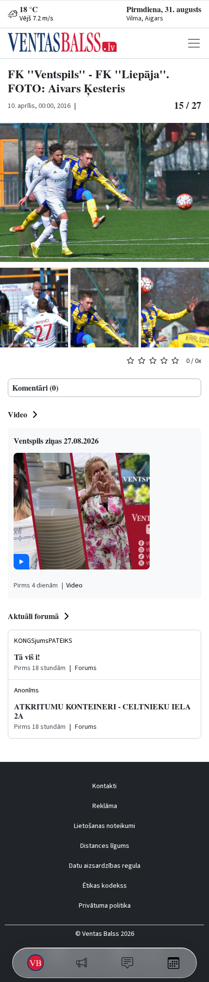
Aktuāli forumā (33, 615)
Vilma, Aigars (144, 18)
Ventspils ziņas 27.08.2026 (56, 440)
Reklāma (104, 806)
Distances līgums (104, 846)
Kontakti (104, 786)
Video (17, 414)
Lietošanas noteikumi (104, 826)
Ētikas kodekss (105, 886)
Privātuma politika (105, 906)
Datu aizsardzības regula (104, 866)
